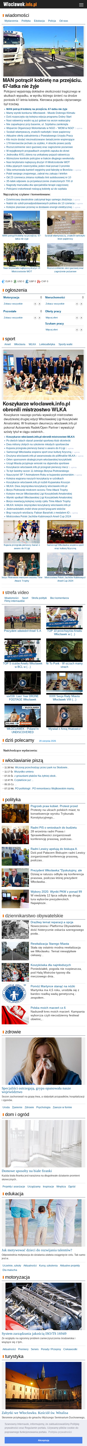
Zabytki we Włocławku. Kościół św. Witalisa (35, 1413)
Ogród (71, 1186)
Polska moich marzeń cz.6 (48, 1007)
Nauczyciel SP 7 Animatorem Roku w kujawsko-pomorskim (40, 474)
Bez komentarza (59, 598)
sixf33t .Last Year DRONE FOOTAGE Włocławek (23, 698)
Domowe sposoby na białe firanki (27, 1171)
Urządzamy (34, 1186)
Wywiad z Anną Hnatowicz (64, 728)
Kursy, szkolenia (48, 1265)
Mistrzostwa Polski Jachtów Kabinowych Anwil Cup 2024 (38, 516)
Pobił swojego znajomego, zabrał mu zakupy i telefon (36, 173)
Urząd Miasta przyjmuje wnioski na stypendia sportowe (37, 463)
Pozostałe (9, 311)
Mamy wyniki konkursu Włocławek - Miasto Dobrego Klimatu (40, 112)
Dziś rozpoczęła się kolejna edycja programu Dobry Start (38, 116)
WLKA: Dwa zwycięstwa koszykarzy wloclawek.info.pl (36, 486)
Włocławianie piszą (24, 760)
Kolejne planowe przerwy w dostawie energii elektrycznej (39, 207)
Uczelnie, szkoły (12, 1265)
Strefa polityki (39, 598)
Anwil (7, 344)
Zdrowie (13, 1031)
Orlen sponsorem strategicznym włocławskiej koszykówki (39, 459)
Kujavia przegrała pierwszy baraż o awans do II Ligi (35, 448)
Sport (10, 338)
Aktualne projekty (70, 1265)
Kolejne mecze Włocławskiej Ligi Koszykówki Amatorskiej (39, 493)
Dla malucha (10, 1270)
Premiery (23, 1349)
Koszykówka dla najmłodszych (51, 965)
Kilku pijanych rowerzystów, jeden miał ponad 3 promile (38, 166)
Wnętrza (61, 1186)
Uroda (6, 1107)
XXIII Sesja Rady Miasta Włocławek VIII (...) (64, 698)
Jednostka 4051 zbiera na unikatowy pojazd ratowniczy (38, 154)
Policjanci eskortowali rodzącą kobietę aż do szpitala (36, 188)
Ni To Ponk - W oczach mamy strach (64, 665)
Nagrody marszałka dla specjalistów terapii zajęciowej (37, 185)
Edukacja (39, 20)
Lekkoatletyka (47, 344)
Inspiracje (48, 1186)
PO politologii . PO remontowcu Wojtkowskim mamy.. (45, 788)
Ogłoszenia (16, 290)
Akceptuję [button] (43, 1440)
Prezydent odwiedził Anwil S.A (22, 630)
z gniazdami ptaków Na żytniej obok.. (35, 775)
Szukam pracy (54, 323)
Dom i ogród (17, 1114)
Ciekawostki (70, 1349)
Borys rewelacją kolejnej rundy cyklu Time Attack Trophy (38, 501)
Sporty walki (65, 344)
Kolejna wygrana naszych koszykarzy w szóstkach (35, 478)
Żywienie (17, 1107)
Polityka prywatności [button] (60, 1432)
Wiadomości (17, 15)
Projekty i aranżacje (14, 1186)
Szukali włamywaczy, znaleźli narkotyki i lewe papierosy (38, 131)
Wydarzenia (11, 20)
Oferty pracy (53, 311)
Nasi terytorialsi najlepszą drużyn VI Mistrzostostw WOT (38, 162)
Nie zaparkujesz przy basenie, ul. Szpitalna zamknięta (37, 124)
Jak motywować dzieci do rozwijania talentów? (37, 1250)
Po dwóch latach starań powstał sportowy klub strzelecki (38, 440)
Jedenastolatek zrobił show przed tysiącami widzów (35, 508)
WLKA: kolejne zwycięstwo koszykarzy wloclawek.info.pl (38, 505)
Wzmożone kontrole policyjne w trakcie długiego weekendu (40, 158)
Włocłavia (19, 344)
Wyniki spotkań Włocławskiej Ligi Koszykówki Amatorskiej (39, 497)
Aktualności (30, 1265)
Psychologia (43, 1107)
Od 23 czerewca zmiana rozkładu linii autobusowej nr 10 (38, 177)
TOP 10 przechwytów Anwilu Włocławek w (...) (64, 632)
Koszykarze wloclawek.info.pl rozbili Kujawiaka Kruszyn (38, 482)
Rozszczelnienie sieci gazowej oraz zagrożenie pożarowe (39, 147)
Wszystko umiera (24, 771)
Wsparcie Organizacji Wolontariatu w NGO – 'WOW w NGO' (40, 128)
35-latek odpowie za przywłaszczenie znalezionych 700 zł (39, 181)
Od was (63, 20)
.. (15, 784)
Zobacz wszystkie (13, 303)
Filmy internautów (14, 601)
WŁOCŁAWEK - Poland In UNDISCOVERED (23, 730)
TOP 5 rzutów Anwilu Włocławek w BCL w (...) (22, 665)
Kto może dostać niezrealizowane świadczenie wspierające (40, 139)
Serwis (35, 1349)
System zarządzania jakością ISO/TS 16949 (34, 1334)
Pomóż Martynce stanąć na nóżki (53, 986)
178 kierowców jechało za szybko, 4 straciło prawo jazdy (38, 143)
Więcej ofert (52, 317)
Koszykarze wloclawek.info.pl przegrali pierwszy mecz (37, 467)
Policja (52, 20)
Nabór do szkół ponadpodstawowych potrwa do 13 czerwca (40, 203)
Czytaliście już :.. (23, 780)
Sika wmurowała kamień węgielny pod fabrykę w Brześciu (39, 169)
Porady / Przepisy (51, 1349)
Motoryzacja (11, 297)
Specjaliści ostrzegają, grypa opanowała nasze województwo (36, 1090)
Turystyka (14, 1356)
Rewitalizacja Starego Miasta (50, 943)
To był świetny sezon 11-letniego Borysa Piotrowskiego (37, 470)
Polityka (26, 20)
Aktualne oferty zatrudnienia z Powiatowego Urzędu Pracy (39, 135)
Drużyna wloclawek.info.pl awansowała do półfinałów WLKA (40, 455)
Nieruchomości (55, 297)
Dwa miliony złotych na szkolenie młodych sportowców (37, 444)
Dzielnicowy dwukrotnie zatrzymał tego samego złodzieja (39, 199)
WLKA (32, 344)
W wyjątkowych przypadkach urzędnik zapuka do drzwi (37, 150)
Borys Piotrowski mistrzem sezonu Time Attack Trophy (37, 489)
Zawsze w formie (62, 1107)
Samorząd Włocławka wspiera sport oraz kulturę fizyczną (38, 452)
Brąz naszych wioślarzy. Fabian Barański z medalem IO (37, 512)
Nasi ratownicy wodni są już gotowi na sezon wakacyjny (38, 120)
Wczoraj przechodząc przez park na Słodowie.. (42, 767)
